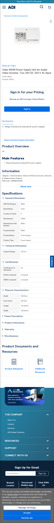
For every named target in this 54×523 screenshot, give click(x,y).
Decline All (27, 518)
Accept (27, 512)
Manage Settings (27, 507)
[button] (52, 262)
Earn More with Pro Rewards (27, 1)
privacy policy (12, 494)
